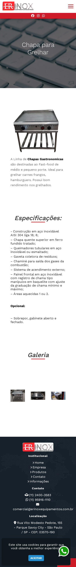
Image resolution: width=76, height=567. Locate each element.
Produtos (39, 472)
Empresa (39, 467)
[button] (70, 6)
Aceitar (36, 558)
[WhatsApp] (43, 16)
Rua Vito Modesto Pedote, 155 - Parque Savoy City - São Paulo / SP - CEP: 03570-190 (38, 527)
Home (39, 462)
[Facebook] (32, 16)
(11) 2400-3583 (40, 495)
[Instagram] (38, 16)
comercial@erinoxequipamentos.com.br (43, 509)
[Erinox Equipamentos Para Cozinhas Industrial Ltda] (38, 447)
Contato (39, 477)
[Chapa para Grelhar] (18, 395)
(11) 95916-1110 (39, 500)
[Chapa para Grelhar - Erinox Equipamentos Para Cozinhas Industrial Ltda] (18, 6)
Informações (39, 481)
